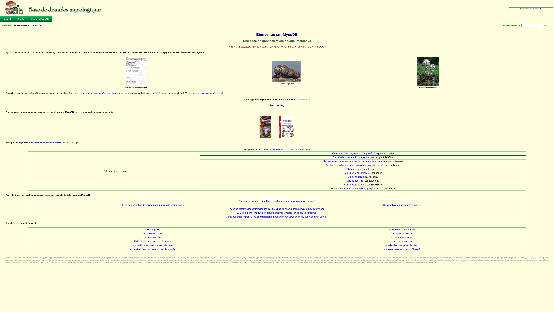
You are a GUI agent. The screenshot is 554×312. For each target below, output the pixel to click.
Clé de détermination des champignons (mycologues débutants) (277, 201)
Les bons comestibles (152, 237)
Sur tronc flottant (356, 177)
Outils (21, 20)
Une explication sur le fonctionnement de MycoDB (152, 249)
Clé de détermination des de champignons (152, 205)
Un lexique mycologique (401, 241)
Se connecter (537, 9)
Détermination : (7, 25)
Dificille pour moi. (355, 181)
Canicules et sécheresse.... (357, 173)
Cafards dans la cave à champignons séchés (356, 157)
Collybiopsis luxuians (355, 184)
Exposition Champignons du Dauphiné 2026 (355, 153)
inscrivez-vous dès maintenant (207, 93)
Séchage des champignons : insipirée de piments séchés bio (357, 165)
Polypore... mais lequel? (357, 169)
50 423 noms (260, 46)
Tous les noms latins (152, 233)
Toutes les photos (152, 229)
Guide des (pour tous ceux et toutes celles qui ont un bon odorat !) (277, 217)
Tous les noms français (401, 233)
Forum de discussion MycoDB (46, 142)
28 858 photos (278, 46)
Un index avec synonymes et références (152, 241)
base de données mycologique (104, 93)
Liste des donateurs (303, 100)
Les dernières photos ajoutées (401, 229)
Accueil (7, 20)
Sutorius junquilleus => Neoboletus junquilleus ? (355, 188)
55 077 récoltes (297, 46)
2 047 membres (317, 46)
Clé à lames (401, 205)
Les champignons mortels (401, 237)
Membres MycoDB (40, 20)
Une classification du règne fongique (401, 245)
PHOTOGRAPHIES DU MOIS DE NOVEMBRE (287, 149)
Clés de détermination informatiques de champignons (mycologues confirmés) (277, 209)
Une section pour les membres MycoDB (401, 249)
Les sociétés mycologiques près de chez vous (152, 245)
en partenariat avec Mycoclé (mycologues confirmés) (277, 213)
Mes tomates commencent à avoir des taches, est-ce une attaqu (355, 161)
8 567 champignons (239, 46)
